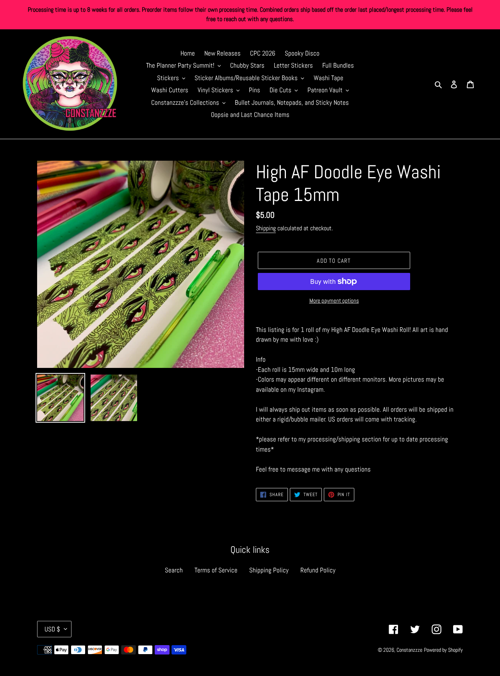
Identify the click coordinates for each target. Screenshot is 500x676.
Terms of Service (216, 570)
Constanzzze (409, 649)
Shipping (266, 228)
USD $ (52, 629)
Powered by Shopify (443, 649)
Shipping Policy (269, 570)
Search (174, 570)
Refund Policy (318, 570)
